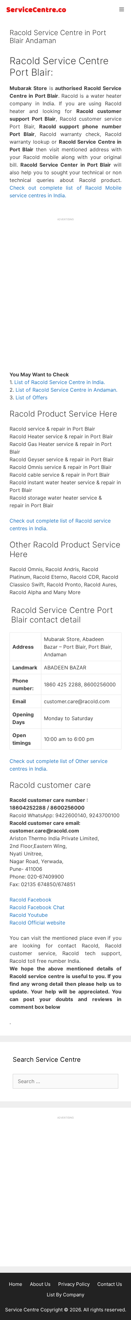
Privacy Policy (74, 1284)
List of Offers (31, 397)
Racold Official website (37, 922)
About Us (40, 1284)
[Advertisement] (65, 287)
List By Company (65, 1295)
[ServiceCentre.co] (35, 9)
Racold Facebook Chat (37, 907)
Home (15, 1284)
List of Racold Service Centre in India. (59, 382)
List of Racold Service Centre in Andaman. (66, 390)
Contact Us (109, 1284)
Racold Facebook (31, 899)
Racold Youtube (29, 915)
